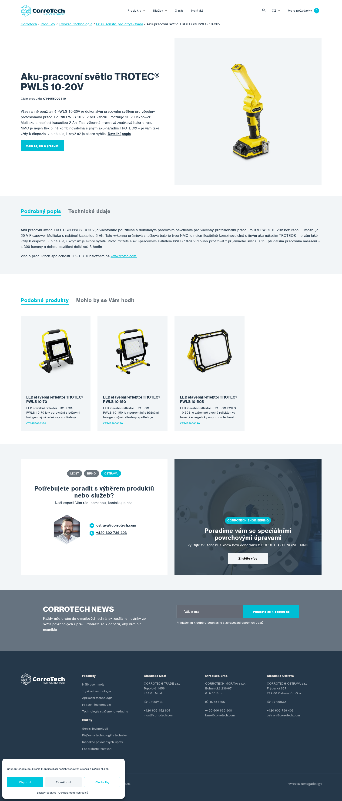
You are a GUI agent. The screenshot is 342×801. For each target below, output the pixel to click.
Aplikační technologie (97, 698)
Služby (158, 11)
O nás (179, 11)
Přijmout (25, 782)
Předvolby (102, 782)
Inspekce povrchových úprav (102, 742)
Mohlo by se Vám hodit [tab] (105, 300)
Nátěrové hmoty (93, 684)
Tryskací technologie (96, 691)
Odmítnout (63, 782)
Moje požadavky (300, 11)
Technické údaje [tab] (89, 211)
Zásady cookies (46, 792)
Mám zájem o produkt (42, 146)
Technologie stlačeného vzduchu (105, 711)
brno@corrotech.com (220, 715)
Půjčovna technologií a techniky (104, 735)
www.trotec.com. (124, 256)
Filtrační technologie (96, 705)
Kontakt (197, 11)
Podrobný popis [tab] (41, 211)
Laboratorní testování (97, 749)
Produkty (134, 11)
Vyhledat (265, 10)
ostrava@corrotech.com (116, 525)
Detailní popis (119, 134)
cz (274, 11)
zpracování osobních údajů (244, 623)
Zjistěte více (247, 558)
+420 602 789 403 (111, 533)
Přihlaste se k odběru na (271, 612)
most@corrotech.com (159, 715)
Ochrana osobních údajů (73, 792)
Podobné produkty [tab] (45, 300)
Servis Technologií (95, 729)
